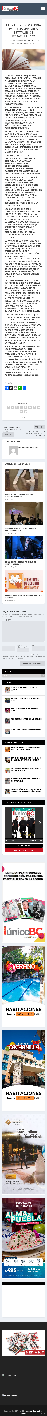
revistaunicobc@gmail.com (25, 40)
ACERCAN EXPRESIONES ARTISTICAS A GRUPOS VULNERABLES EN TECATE (20, 529)
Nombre (6, 645)
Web (33, 645)
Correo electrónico (22, 646)
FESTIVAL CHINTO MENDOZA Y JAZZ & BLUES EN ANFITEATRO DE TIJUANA (20, 563)
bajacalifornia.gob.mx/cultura (25, 374)
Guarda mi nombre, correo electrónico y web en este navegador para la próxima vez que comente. (23, 656)
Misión (42, 1414)
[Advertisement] (21, 1301)
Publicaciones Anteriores (23, 850)
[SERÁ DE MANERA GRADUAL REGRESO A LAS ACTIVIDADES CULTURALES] (24, 480)
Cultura (19, 43)
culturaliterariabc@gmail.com (23, 361)
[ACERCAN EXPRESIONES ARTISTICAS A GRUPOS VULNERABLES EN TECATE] (24, 513)
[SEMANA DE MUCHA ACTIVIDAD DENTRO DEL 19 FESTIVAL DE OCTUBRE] (24, 581)
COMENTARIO (7, 620)
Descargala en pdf (23, 846)
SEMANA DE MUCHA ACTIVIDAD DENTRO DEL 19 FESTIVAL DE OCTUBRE (23, 596)
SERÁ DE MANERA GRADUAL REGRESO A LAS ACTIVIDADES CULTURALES (19, 495)
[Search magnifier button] (43, 675)
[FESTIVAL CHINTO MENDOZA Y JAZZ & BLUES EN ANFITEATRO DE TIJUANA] (24, 547)
